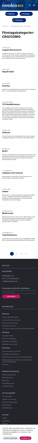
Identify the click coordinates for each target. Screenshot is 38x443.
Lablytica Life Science (12, 173)
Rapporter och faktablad (9, 341)
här (11, 434)
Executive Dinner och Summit (11, 320)
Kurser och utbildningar (9, 338)
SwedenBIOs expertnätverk (10, 354)
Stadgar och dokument (9, 399)
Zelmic (5, 191)
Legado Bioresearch (11, 50)
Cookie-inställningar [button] (10, 438)
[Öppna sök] (30, 5)
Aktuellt (4, 418)
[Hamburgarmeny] (34, 5)
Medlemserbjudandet (9, 375)
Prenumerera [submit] (11, 296)
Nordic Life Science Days (10, 323)
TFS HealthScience (11, 104)
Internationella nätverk (9, 326)
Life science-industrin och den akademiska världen (18, 328)
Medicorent (7, 213)
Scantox (6, 86)
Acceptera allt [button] (25, 438)
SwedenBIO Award (8, 386)
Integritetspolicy (7, 408)
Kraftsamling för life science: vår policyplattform (17, 357)
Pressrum (5, 424)
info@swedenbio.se (10, 281)
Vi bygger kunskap (8, 335)
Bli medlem (5, 380)
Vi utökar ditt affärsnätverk (10, 317)
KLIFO (5, 151)
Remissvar (5, 364)
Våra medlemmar (7, 377)
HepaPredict (8, 72)
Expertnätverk (6, 405)
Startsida (5, 26)
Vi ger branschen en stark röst (11, 351)
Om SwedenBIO (7, 396)
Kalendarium (6, 421)
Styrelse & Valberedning (9, 402)
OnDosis (6, 132)
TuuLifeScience (9, 235)
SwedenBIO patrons (8, 383)
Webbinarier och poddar (9, 344)
